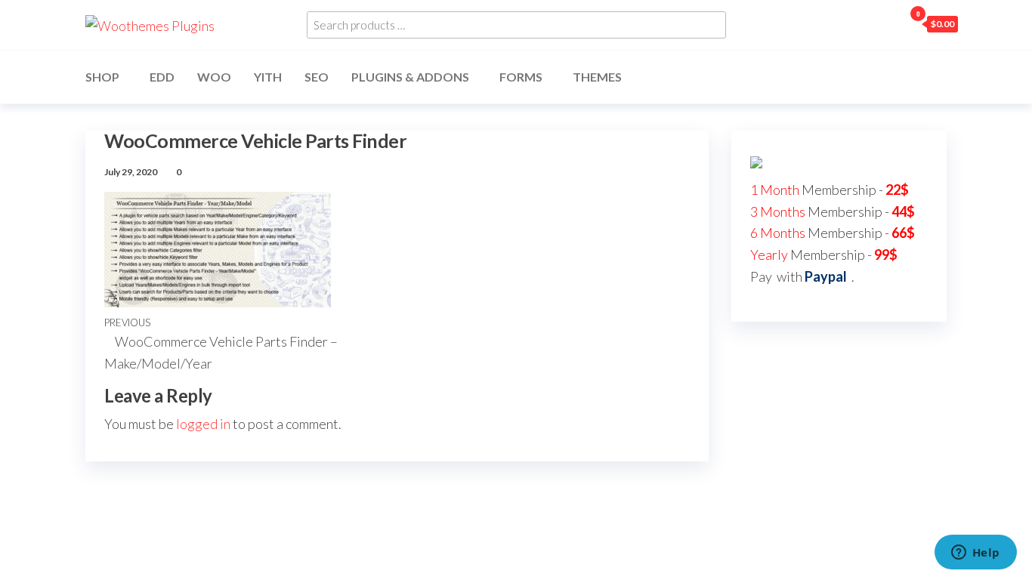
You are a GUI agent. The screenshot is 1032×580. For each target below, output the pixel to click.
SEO (316, 76)
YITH (268, 76)
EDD (162, 76)
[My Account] (888, 23)
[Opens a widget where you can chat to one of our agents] (975, 553)
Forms (520, 76)
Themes (597, 76)
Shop (102, 76)
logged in (203, 423)
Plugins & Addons (410, 76)
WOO (214, 76)
